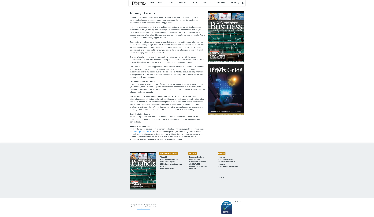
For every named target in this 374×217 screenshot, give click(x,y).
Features (171, 3)
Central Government (225, 159)
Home (152, 3)
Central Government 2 (226, 162)
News (160, 3)
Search (232, 3)
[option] (226, 36)
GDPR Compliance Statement (171, 164)
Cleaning (221, 164)
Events (195, 3)
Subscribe (220, 3)
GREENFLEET (194, 164)
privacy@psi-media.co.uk (142, 132)
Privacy (163, 166)
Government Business (197, 162)
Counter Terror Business (198, 166)
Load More (222, 177)
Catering (221, 157)
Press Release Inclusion (169, 159)
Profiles (207, 3)
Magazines (183, 3)
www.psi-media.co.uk (143, 209)
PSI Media (193, 169)
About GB (163, 157)
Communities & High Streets (228, 166)
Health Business (195, 159)
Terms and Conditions (168, 169)
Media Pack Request (167, 162)
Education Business (196, 157)
